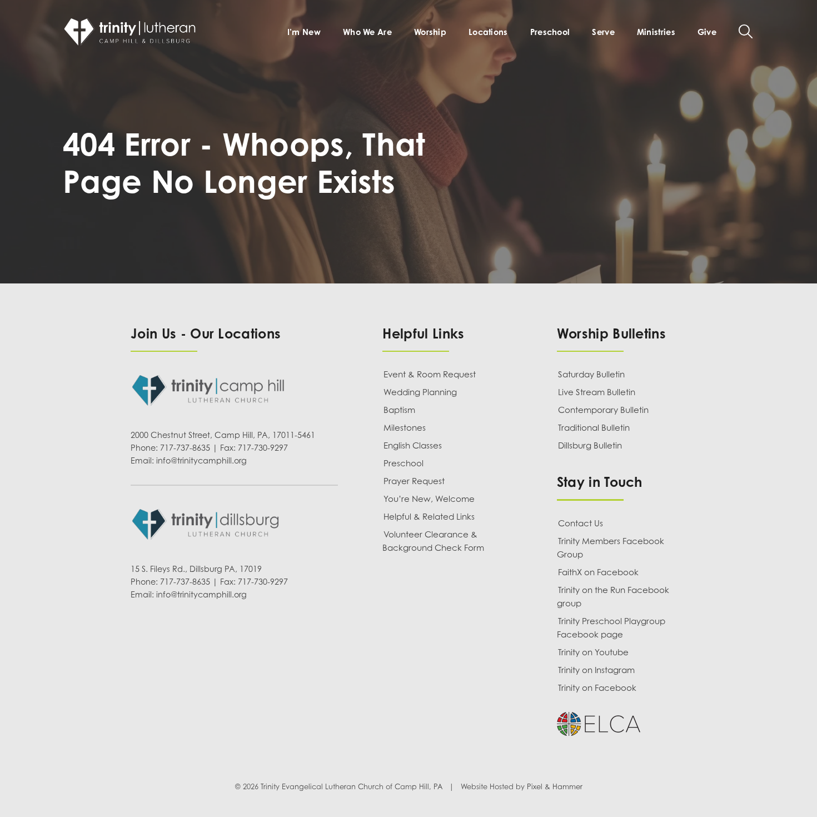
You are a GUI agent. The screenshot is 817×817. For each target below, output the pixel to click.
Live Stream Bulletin (596, 392)
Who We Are (367, 32)
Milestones (404, 427)
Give (707, 32)
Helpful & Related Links (429, 516)
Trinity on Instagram (596, 670)
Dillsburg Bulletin (590, 445)
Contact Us (580, 523)
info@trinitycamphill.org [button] (201, 460)
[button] (745, 31)
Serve (603, 32)
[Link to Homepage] (132, 31)
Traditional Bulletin (594, 427)
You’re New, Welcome (429, 499)
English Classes (412, 445)
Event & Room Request (429, 374)
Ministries (656, 32)
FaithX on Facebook (598, 572)
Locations (488, 32)
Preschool (550, 32)
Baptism (399, 410)
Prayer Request (414, 481)
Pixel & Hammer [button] (554, 787)
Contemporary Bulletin (603, 410)
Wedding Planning (420, 392)
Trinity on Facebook (597, 688)
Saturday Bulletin (591, 374)
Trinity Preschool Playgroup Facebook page (611, 627)
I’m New (304, 32)
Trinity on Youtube (593, 652)
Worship (430, 32)
